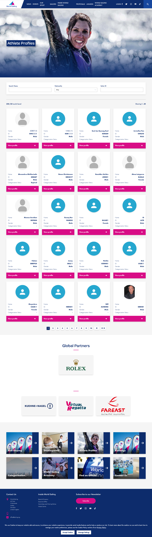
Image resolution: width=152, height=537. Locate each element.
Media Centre (42, 506)
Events (35, 4)
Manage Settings (83, 532)
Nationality (58, 86)
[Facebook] (122, 4)
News (29, 4)
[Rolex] (76, 365)
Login (118, 4)
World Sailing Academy (101, 4)
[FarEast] (113, 406)
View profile (12, 145)
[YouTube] (135, 4)
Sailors (53, 4)
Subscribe (86, 501)
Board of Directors (43, 499)
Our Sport (42, 4)
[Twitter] (126, 4)
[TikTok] (140, 4)
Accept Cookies (68, 532)
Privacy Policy (101, 527)
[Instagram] (131, 4)
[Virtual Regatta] (76, 406)
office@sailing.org (15, 517)
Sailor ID (103, 86)
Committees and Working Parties (47, 504)
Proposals (80, 4)
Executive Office (42, 502)
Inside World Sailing (63, 4)
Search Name (13, 86)
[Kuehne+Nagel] (39, 406)
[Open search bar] (148, 4)
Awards (90, 4)
